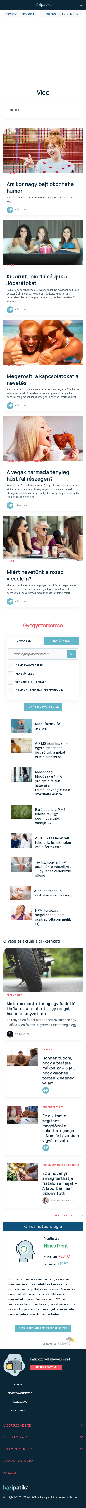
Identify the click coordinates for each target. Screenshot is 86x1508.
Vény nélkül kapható (31, 682)
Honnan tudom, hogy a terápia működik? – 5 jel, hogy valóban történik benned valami (58, 1070)
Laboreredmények (17, 1425)
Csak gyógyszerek (29, 665)
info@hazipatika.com (66, 1497)
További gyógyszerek (43, 706)
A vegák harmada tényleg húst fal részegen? (38, 475)
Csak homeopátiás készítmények (39, 690)
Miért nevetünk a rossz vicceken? (35, 575)
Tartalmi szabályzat (20, 1410)
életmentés (14, 995)
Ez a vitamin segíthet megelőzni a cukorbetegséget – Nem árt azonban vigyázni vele (60, 1128)
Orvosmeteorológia (19, 14)
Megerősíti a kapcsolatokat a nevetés (42, 379)
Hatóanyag (61, 640)
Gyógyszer (24, 640)
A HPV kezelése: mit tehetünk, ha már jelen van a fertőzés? (53, 842)
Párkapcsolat (16, 365)
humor (11, 173)
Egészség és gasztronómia (25, 461)
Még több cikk (63, 1215)
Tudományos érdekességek (60, 1165)
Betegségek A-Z (15, 1437)
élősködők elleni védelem (61, 14)
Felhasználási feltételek (20, 1393)
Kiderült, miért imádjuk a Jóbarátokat (37, 279)
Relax (10, 265)
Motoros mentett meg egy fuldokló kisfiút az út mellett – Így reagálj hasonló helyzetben (41, 1008)
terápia (47, 1049)
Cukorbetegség (52, 1107)
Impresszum (20, 1384)
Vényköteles (24, 673)
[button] (43, 1425)
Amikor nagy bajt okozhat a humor (40, 187)
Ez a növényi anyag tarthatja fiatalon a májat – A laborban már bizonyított (59, 1183)
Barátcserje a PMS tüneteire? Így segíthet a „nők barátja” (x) (50, 816)
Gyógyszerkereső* (17, 1449)
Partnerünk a (49, 1343)
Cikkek (14, 110)
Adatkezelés (20, 1401)
